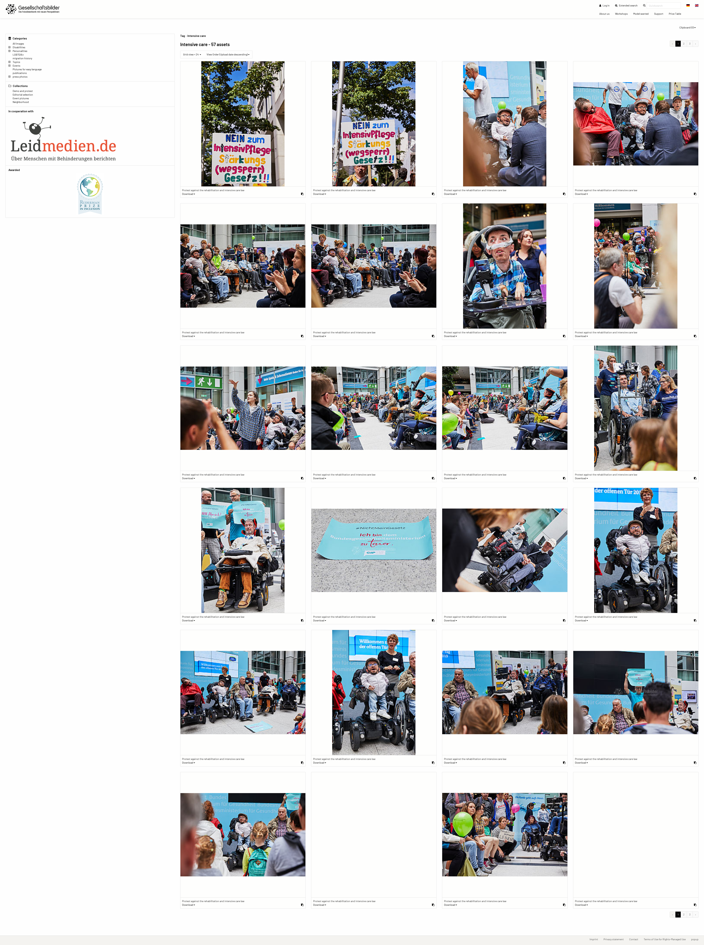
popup (696, 939)
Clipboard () (686, 27)
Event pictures (21, 98)
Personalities (20, 50)
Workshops (622, 13)
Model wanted (642, 13)
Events (16, 65)
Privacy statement (615, 939)
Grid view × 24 (191, 54)
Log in (606, 5)
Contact (635, 939)
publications (20, 72)
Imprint (595, 939)
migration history (22, 58)
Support (660, 13)
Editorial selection (23, 94)
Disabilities (19, 47)
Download (187, 193)
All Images (18, 43)
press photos (20, 76)
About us (605, 13)
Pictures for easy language (27, 69)
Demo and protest (23, 90)
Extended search (629, 5)
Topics (16, 61)
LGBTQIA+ (18, 54)
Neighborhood (21, 101)
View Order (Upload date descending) (227, 54)
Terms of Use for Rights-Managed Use (666, 939)
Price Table (676, 13)
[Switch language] (688, 5)
